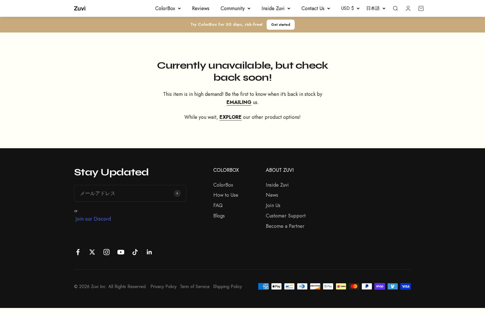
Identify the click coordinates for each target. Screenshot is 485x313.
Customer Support (286, 215)
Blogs (219, 215)
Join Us (273, 205)
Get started (280, 24)
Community (233, 8)
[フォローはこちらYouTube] (121, 252)
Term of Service (195, 286)
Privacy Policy (163, 286)
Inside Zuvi (273, 8)
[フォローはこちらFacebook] (78, 252)
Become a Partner (285, 226)
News (272, 195)
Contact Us (312, 8)
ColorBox (165, 8)
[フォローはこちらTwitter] (92, 252)
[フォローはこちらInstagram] (106, 252)
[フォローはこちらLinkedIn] (149, 252)
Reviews (200, 8)
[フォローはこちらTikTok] (135, 252)
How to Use (225, 195)
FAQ (218, 205)
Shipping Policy (227, 286)
